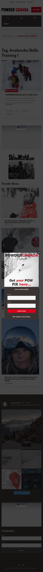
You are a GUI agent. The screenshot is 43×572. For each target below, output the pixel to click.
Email (9, 302)
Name (9, 294)
